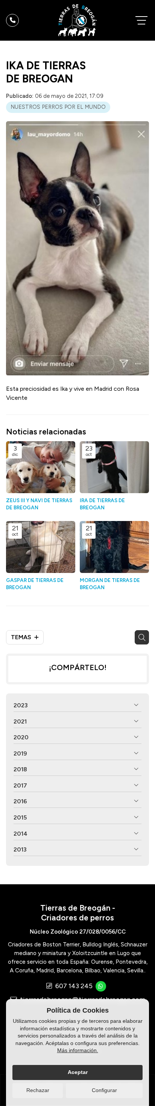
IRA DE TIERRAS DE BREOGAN (102, 503)
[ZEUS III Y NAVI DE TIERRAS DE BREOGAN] (40, 467)
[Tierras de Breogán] (77, 20)
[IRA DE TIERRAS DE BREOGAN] (114, 467)
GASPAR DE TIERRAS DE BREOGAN (35, 583)
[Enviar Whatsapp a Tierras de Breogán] (101, 986)
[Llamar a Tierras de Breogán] (12, 20)
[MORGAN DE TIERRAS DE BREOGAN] (114, 547)
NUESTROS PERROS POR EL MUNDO (58, 107)
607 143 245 (74, 986)
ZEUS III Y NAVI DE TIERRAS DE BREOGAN (39, 503)
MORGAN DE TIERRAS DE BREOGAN (110, 583)
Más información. (77, 1050)
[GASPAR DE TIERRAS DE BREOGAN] (40, 547)
